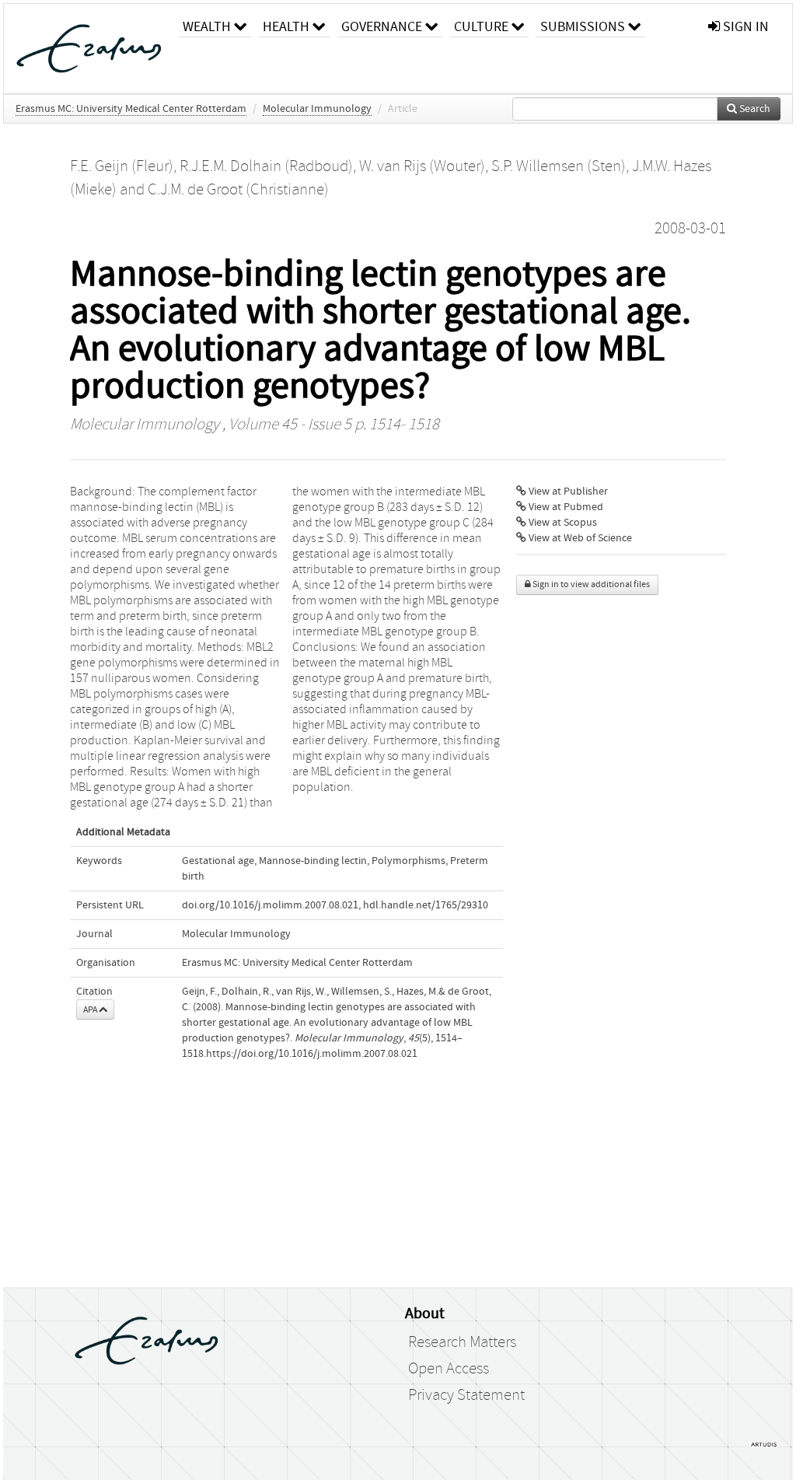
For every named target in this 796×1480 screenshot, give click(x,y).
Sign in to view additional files (590, 584)
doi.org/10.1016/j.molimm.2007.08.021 (270, 905)
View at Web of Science (579, 538)
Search (753, 109)
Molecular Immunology (317, 109)
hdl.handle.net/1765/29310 (425, 905)
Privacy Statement (466, 1395)
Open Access (448, 1368)
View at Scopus (561, 522)
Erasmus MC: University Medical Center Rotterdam (131, 109)
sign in (744, 27)
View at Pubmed (564, 507)
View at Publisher (567, 491)
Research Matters (462, 1342)
